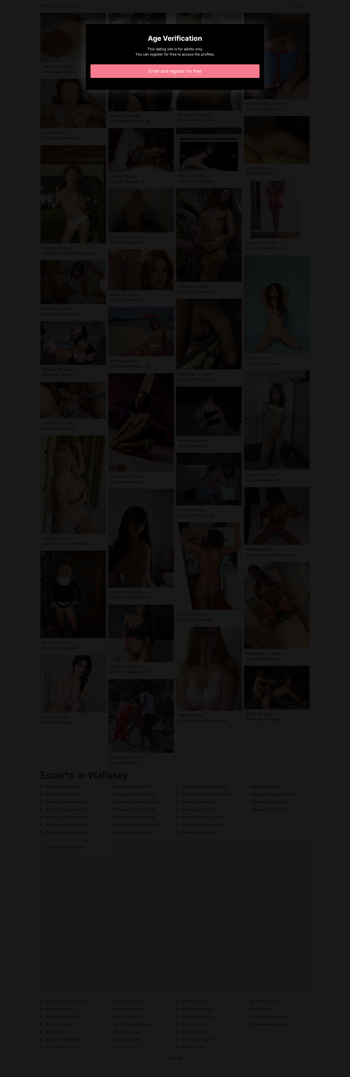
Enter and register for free (175, 71)
